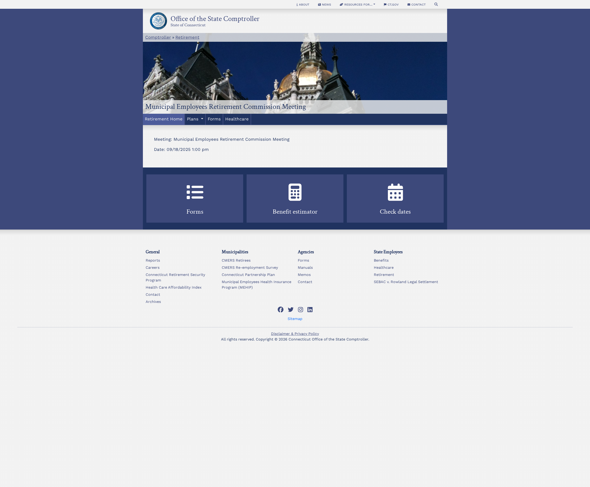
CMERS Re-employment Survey (250, 267)
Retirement (187, 37)
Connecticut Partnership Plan (248, 274)
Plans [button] (193, 119)
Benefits (381, 260)
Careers (152, 267)
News (326, 4)
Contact (418, 4)
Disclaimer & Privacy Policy (295, 334)
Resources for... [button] (357, 4)
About (303, 4)
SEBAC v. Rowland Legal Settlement (406, 282)
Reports (153, 260)
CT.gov (392, 4)
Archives (153, 301)
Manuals (305, 267)
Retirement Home (164, 119)
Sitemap (295, 319)
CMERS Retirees (236, 260)
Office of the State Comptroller (215, 17)
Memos (304, 274)
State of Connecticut (188, 24)
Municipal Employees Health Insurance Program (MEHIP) (256, 285)
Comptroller (158, 37)
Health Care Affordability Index (174, 287)
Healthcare (237, 119)
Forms (214, 119)
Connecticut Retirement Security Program (175, 277)
